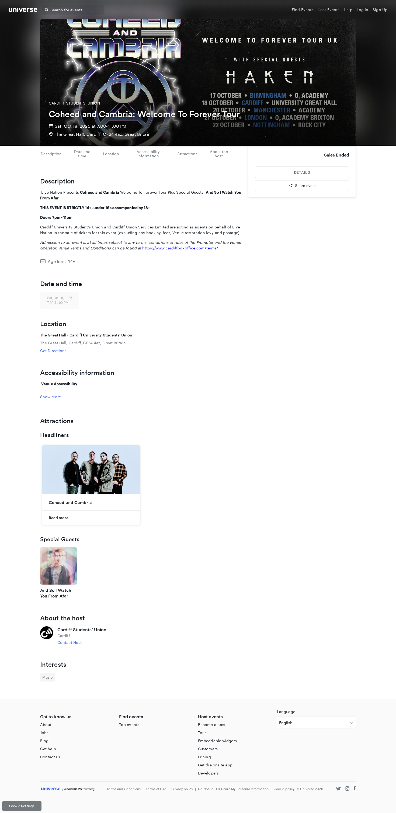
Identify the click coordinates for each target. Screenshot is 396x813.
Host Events (328, 9)
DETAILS (302, 172)
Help (348, 9)
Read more (58, 517)
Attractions (187, 153)
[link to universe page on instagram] (347, 789)
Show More (50, 396)
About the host (219, 153)
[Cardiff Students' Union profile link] (46, 635)
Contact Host (69, 642)
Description (51, 153)
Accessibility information (148, 153)
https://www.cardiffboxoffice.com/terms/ (180, 248)
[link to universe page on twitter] (338, 789)
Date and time (82, 153)
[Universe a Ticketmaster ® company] (68, 788)
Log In (363, 9)
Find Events (302, 9)
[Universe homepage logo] (23, 10)
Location (111, 153)
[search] (46, 9)
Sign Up (380, 9)
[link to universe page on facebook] (355, 789)
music (47, 677)
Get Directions (53, 350)
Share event (305, 185)
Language (286, 711)
